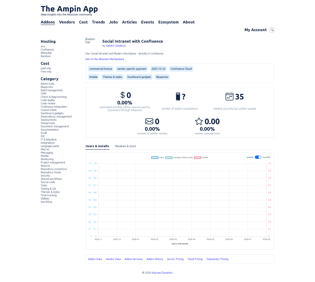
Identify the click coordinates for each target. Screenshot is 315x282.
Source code (48, 182)
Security (45, 175)
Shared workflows (51, 178)
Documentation (50, 129)
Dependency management (56, 116)
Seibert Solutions (116, 45)
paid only (46, 68)
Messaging (47, 152)
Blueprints (47, 86)
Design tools (48, 123)
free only (46, 71)
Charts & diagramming (54, 96)
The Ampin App (69, 10)
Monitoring (47, 159)
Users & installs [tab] (97, 146)
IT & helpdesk (49, 139)
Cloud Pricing (195, 259)
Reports (45, 165)
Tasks (44, 185)
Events (147, 22)
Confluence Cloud (181, 68)
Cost (83, 22)
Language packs (50, 146)
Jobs (113, 22)
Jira (43, 46)
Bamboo (46, 56)
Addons (48, 22)
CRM (43, 93)
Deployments (49, 119)
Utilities (45, 198)
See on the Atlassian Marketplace (104, 59)
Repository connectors (54, 168)
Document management (55, 126)
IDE (43, 136)
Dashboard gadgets (52, 113)
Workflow (46, 201)
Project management (53, 162)
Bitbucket (46, 52)
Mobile (45, 155)
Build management (52, 90)
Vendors (67, 22)
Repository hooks (51, 172)
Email (44, 132)
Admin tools (47, 83)
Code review (48, 103)
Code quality (48, 100)
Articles (129, 22)
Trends (98, 22)
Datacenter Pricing (217, 259)
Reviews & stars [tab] (125, 146)
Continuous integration (54, 106)
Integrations (48, 142)
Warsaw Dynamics (162, 272)
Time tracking (49, 195)
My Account (255, 30)
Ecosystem (168, 22)
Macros (45, 149)
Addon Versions (134, 259)
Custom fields (49, 109)
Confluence (47, 49)
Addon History (155, 259)
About (189, 22)
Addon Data (95, 259)
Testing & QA (48, 188)
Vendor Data (113, 259)
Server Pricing (175, 259)
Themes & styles (50, 191)
